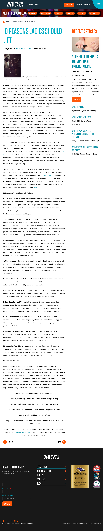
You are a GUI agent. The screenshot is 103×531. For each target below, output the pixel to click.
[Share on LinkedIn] (45, 48)
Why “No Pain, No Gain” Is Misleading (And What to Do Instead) (83, 134)
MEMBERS (87, 5)
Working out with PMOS (81, 117)
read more (77, 99)
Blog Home (32, 13)
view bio (19, 429)
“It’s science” (47, 175)
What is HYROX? (78, 107)
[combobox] (17, 498)
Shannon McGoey (87, 121)
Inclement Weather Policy (80, 523)
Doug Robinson (85, 141)
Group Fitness (45, 13)
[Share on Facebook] (40, 48)
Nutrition (70, 13)
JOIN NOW (79, 5)
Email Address (6, 489)
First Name (5, 482)
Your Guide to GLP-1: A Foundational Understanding (85, 61)
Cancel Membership (95, 523)
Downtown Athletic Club (23, 432)
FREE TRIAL (69, 5)
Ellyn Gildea (86, 111)
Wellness (58, 13)
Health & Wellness (79, 76)
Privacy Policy (66, 523)
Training (81, 13)
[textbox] (15, 498)
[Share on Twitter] (42, 48)
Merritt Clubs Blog (14, 13)
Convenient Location (8, 495)
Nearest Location (34, 4)
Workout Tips (94, 13)
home (7, 22)
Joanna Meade (20, 49)
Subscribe (7, 504)
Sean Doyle (88, 71)
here (35, 188)
